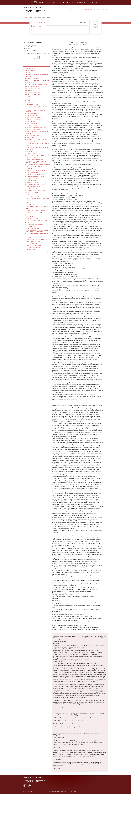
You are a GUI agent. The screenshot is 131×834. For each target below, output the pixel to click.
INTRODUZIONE (29, 76)
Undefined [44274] (30, 68)
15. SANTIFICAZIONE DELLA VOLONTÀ (36, 106)
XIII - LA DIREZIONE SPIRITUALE (34, 224)
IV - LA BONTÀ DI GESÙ (31, 244)
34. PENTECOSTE (29, 151)
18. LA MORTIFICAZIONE (32, 114)
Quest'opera (37, 26)
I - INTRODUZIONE (30, 195)
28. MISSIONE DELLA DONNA (33, 135)
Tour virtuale (92, 2)
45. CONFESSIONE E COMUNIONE (34, 177)
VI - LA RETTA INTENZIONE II (33, 248)
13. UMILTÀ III (29, 102)
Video (48, 17)
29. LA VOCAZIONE (30, 137)
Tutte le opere (38, 28)
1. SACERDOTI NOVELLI (31, 78)
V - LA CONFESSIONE (31, 202)
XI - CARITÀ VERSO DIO (31, 218)
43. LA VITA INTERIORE (31, 173)
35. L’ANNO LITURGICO (31, 153)
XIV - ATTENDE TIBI (30, 226)
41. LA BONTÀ (29, 169)
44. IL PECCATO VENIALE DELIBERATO (35, 175)
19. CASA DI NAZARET (31, 116)
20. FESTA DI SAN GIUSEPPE (32, 118)
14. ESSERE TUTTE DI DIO (32, 104)
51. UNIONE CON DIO (31, 189)
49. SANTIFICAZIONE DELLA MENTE (35, 185)
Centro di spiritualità (80, 2)
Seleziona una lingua (101, 7)
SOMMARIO (28, 72)
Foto (39, 17)
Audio (43, 17)
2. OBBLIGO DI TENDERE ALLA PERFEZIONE (37, 80)
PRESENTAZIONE (30, 70)
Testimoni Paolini (68, 2)
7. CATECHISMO (29, 90)
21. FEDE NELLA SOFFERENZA (33, 120)
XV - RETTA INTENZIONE (32, 228)
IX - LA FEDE (28, 214)
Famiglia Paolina (56, 2)
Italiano (87, 9)
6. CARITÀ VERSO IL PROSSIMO (33, 88)
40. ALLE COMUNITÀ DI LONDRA (34, 167)
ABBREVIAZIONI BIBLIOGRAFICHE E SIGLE (36, 74)
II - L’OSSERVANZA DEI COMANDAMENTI (36, 240)
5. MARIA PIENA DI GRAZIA (32, 86)
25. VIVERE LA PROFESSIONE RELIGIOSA (36, 128)
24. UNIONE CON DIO (31, 126)
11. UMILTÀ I (28, 98)
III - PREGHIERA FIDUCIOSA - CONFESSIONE (37, 199)
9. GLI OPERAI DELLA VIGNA (32, 94)
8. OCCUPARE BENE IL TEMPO (33, 92)
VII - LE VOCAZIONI (30, 250)
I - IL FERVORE (29, 238)
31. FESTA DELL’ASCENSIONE (33, 141)
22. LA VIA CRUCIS (30, 122)
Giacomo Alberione (44, 2)
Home (26, 17)
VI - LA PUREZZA (29, 205)
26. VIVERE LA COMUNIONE (32, 130)
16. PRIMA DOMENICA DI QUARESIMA (35, 108)
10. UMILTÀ (28, 96)
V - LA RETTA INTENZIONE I (33, 246)
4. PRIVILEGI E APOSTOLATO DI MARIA (36, 84)
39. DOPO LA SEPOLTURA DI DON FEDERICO (37, 165)
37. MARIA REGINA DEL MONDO (34, 159)
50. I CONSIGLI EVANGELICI (32, 187)
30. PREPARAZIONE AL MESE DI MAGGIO (36, 139)
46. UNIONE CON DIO (31, 179)
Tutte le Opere (33, 17)
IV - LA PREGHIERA (30, 200)
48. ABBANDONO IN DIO (32, 183)
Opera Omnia (34, 10)
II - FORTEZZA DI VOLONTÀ (32, 196)
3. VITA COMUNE (29, 82)
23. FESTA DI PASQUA (31, 124)
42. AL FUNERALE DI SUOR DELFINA (35, 171)
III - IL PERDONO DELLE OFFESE (34, 242)
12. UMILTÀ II (28, 100)
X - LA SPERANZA (29, 216)
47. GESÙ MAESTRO (30, 181)
